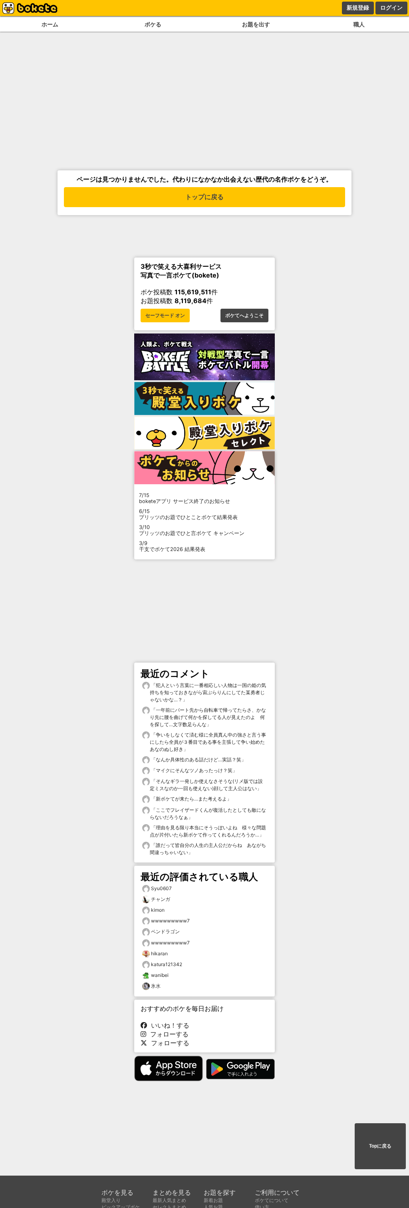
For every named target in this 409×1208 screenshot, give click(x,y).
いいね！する (168, 1025)
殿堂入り (111, 1200)
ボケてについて (271, 1200)
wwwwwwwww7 (170, 921)
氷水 (156, 986)
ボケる (153, 24)
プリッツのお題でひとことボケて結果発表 (188, 514)
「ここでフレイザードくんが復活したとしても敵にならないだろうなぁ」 (208, 813)
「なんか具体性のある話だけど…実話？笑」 (198, 760)
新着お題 (213, 1200)
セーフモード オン (165, 315)
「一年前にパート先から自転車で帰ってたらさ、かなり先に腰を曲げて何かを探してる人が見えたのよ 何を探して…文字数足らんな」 (208, 717)
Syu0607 (161, 888)
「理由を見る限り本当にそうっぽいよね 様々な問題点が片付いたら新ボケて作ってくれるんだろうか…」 (208, 831)
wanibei (160, 975)
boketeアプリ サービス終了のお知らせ (184, 498)
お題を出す (256, 24)
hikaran (159, 953)
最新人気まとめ (169, 1200)
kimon (158, 910)
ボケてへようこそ (244, 315)
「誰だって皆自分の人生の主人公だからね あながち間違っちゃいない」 (208, 848)
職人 (359, 24)
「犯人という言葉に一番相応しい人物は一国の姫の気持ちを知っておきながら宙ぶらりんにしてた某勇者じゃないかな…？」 (208, 692)
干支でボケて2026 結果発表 (172, 546)
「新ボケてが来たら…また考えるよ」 (191, 799)
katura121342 (166, 964)
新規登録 (358, 7)
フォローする (167, 1034)
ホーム (50, 24)
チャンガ (160, 899)
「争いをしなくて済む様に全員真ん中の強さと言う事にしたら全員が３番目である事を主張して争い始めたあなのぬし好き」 (208, 742)
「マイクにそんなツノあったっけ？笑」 (193, 770)
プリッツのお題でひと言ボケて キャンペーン (191, 530)
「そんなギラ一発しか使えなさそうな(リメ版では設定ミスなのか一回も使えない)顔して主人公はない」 (206, 784)
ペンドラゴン (165, 931)
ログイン (391, 7)
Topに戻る (380, 1146)
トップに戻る (204, 197)
